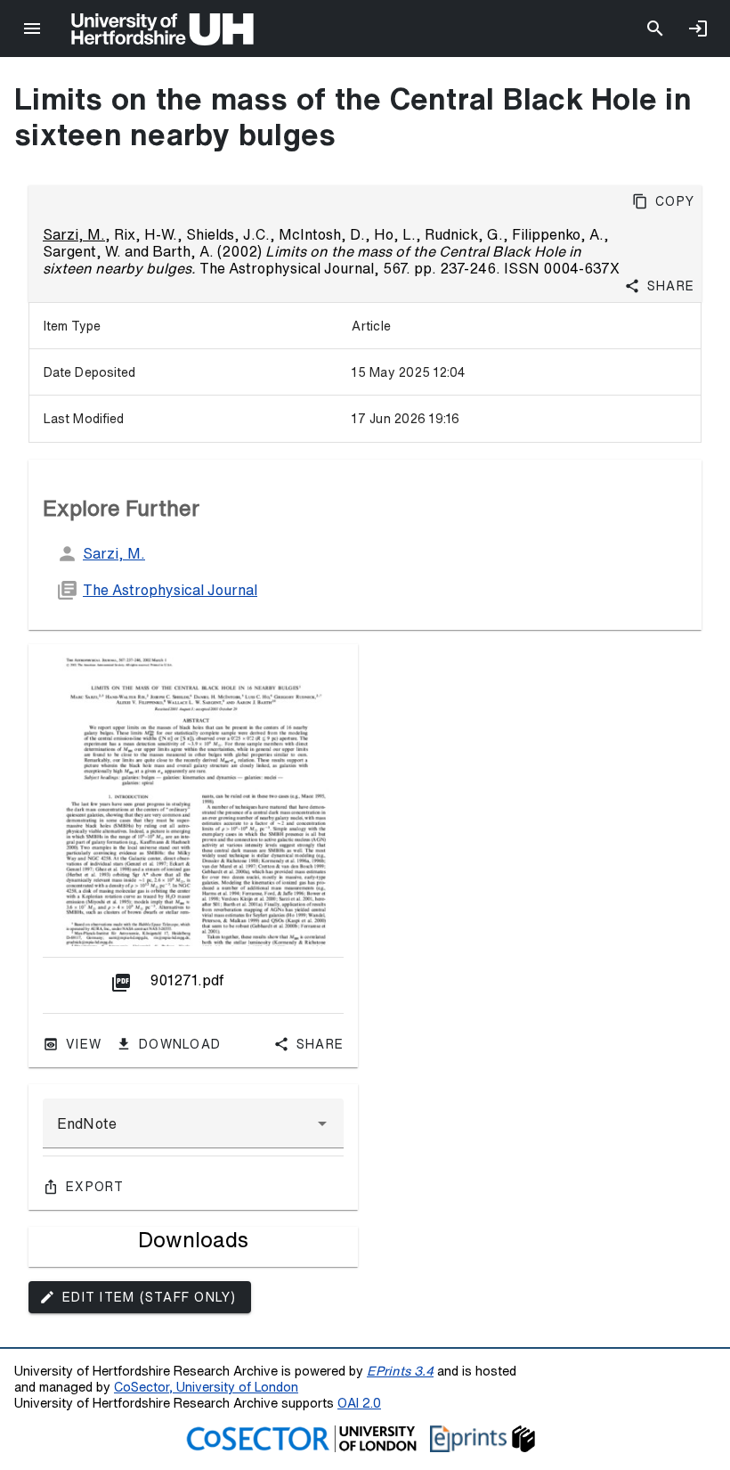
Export (95, 1186)
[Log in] (698, 28)
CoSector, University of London (206, 1386)
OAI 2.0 (359, 1402)
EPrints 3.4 (400, 1370)
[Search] (655, 28)
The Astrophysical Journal (170, 590)
